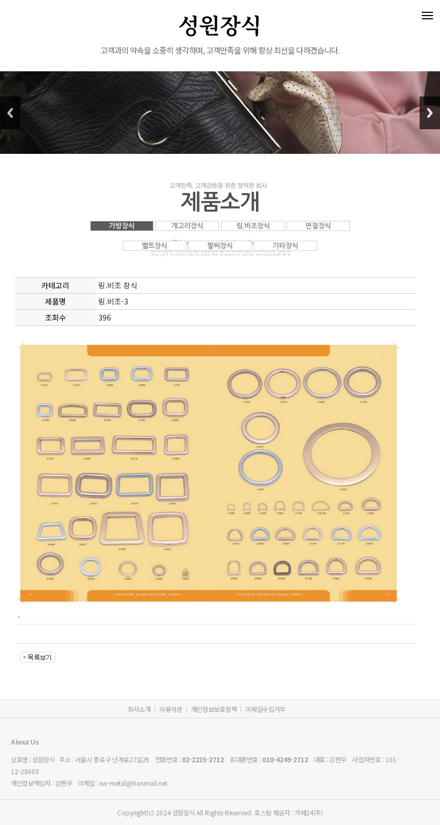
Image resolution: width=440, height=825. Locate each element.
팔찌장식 (220, 245)
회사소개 (139, 708)
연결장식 (318, 225)
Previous (10, 112)
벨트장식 (154, 245)
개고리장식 (187, 225)
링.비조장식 (253, 225)
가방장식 (122, 225)
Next (430, 112)
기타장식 (285, 245)
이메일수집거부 (265, 708)
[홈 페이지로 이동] (220, 10)
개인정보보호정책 (214, 708)
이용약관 (170, 708)
